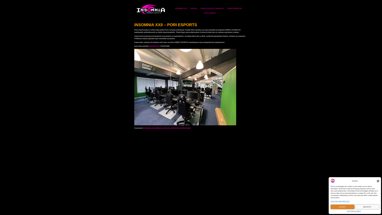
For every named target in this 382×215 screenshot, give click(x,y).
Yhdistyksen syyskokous (212, 8)
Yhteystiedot (209, 13)
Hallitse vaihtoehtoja (340, 201)
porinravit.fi (154, 46)
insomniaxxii (157, 128)
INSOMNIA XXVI (181, 8)
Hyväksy (342, 207)
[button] (378, 181)
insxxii (167, 128)
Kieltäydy (367, 207)
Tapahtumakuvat (234, 8)
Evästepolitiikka (354, 211)
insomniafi (147, 128)
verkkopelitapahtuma (180, 128)
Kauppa (194, 8)
